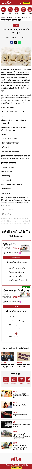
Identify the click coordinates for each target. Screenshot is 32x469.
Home (3, 18)
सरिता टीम (11, 38)
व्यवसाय (10, 18)
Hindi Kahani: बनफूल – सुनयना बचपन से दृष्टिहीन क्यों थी (21, 396)
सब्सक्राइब (26, 3)
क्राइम (15, 403)
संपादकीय (29, 384)
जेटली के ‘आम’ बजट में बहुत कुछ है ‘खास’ (7, 366)
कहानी (6, 384)
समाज (21, 384)
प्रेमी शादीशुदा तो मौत (19, 405)
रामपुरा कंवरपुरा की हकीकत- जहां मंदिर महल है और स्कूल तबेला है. (21, 436)
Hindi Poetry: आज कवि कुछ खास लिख (21, 425)
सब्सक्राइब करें (16, 258)
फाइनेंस (17, 18)
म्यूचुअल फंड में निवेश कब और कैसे (23, 366)
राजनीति (13, 384)
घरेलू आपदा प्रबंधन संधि (20, 415)
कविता (15, 422)
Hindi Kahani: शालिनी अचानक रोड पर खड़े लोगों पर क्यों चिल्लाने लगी (21, 447)
